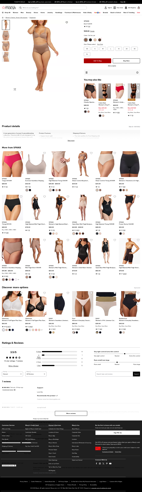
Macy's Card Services (31, 442)
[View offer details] (112, 72)
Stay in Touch (52, 453)
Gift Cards (28, 435)
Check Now (118, 452)
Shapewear (32, 17)
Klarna (3, 432)
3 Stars (39, 358)
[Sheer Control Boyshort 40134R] (82, 164)
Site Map (74, 453)
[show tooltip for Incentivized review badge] (14, 390)
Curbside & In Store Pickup (56, 429)
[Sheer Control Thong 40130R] (106, 164)
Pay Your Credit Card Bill (32, 446)
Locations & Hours (54, 432)
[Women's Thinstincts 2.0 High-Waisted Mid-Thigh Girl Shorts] (129, 164)
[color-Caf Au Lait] (123, 190)
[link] (90, 106)
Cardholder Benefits (30, 432)
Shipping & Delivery (7, 446)
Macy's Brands (53, 442)
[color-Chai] (53, 233)
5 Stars (38, 351)
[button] (36, 56)
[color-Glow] (53, 332)
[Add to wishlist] (67, 22)
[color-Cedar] (103, 116)
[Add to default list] (94, 85)
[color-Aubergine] (13, 279)
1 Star (39, 365)
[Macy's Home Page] (9, 8)
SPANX (86, 21)
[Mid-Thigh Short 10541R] (35, 251)
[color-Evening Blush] (123, 332)
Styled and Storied (77, 460)
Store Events (52, 456)
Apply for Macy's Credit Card (33, 429)
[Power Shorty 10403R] (129, 207)
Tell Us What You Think (55, 467)
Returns (4, 442)
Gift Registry (52, 470)
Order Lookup (5, 435)
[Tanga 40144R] (12, 164)
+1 (18, 279)
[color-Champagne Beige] (50, 190)
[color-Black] (100, 116)
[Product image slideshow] (41, 56)
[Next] (137, 91)
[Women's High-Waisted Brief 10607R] (59, 207)
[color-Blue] (13, 330)
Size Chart (100, 44)
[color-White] (3, 330)
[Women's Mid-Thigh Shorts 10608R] (59, 251)
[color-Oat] (74, 233)
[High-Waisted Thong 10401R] (59, 164)
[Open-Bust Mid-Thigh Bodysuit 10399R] (82, 207)
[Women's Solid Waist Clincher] (82, 251)
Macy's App (52, 435)
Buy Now (126, 61)
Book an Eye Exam (54, 463)
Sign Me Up (118, 432)
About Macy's (75, 429)
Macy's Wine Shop (54, 446)
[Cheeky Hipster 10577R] (90, 90)
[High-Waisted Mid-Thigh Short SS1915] (129, 251)
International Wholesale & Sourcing (81, 442)
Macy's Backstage (54, 439)
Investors (74, 439)
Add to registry (112, 65)
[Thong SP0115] (12, 207)
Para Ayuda (5, 439)
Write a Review (13, 366)
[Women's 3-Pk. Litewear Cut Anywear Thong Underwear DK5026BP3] (106, 304)
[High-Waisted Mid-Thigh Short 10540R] (35, 207)
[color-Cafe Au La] (100, 190)
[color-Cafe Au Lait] (88, 111)
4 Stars (38, 355)
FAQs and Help (6, 429)
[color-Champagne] (97, 190)
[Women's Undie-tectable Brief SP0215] (119, 90)
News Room (75, 449)
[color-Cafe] (6, 330)
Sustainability (75, 456)
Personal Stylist (53, 449)
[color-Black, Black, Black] (100, 332)
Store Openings (53, 460)
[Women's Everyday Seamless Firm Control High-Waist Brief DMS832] (129, 304)
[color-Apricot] (36, 330)
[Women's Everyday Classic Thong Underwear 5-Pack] (82, 304)
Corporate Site (76, 435)
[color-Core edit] (74, 332)
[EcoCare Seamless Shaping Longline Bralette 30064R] (35, 164)
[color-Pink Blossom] (16, 279)
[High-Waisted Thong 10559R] (106, 207)
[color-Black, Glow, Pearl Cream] (97, 332)
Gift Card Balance (30, 439)
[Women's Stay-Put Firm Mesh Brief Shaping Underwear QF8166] (134, 90)
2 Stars (38, 362)
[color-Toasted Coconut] (56, 233)
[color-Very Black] (85, 111)
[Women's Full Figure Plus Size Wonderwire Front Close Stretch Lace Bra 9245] (35, 304)
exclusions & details (93, 138)
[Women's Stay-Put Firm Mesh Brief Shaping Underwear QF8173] (105, 90)
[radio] (85, 111)
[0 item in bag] (138, 8)
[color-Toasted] (27, 190)
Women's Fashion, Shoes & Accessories (16, 17)
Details (92, 31)
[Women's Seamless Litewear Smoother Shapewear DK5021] (59, 304)
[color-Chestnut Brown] (59, 190)
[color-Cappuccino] (39, 330)
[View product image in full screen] (15, 89)
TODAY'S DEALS (19, 2)
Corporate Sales (76, 432)
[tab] (6, 25)
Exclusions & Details (107, 452)
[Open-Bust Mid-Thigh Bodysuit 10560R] (106, 251)
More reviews (71, 413)
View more (71, 140)
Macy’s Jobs (75, 446)
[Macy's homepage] (2, 17)
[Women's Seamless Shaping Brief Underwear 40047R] (12, 251)
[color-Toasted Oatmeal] (10, 279)
